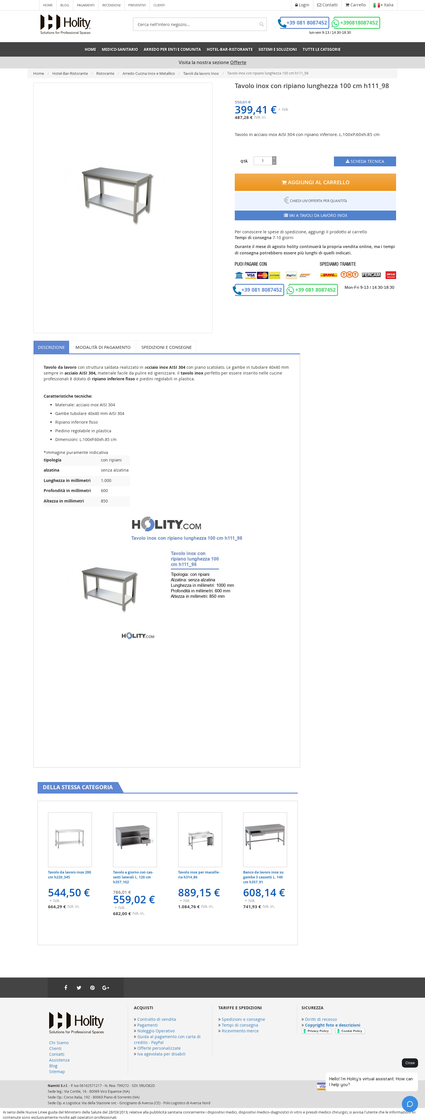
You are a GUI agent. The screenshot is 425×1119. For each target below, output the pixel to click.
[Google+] (105, 988)
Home (48, 5)
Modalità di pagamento (103, 347)
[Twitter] (79, 988)
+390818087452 (359, 22)
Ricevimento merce (240, 1031)
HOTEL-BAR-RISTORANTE (230, 49)
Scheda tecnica (367, 161)
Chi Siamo (59, 1042)
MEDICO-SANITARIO (120, 49)
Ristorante (105, 73)
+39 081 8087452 (307, 22)
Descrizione (51, 347)
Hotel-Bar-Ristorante (70, 73)
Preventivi (137, 5)
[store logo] (65, 24)
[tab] (52, 346)
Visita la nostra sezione (212, 62)
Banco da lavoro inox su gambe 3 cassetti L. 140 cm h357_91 (263, 877)
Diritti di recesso (321, 1019)
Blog (64, 5)
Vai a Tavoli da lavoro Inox (317, 215)
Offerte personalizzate (159, 1048)
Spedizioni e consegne (166, 347)
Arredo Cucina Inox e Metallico (149, 73)
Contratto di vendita (156, 1019)
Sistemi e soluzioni (277, 49)
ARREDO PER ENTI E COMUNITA (172, 49)
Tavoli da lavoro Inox (201, 73)
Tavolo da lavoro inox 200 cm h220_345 (69, 875)
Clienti (159, 5)
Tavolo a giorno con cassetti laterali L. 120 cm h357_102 (133, 877)
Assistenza (59, 1060)
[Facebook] (65, 988)
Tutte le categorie (322, 49)
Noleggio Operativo (156, 1031)
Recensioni (111, 5)
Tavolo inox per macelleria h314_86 (199, 875)
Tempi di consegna (240, 1025)
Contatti (56, 1054)
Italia (388, 5)
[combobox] (200, 24)
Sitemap (57, 1071)
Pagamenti (86, 5)
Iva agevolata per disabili (161, 1054)
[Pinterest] (92, 988)
